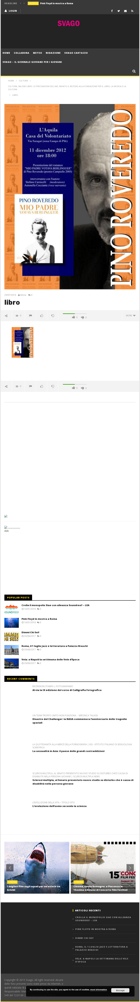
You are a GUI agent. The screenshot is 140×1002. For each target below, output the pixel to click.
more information (98, 989)
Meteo (37, 52)
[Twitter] (118, 10)
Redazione (53, 52)
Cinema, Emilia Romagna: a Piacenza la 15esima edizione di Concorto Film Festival (100, 888)
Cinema (12, 882)
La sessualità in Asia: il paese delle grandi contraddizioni (68, 751)
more (129, 315)
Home (6, 52)
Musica (33, 3)
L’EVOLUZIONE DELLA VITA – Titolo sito (53, 802)
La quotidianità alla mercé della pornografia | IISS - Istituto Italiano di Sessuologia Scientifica (82, 746)
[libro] (22, 342)
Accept (120, 990)
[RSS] (132, 10)
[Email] (125, 10)
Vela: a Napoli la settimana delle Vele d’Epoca (50, 659)
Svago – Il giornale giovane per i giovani (32, 62)
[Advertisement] (70, 37)
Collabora (21, 52)
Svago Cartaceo (76, 52)
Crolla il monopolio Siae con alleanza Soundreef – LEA (55, 605)
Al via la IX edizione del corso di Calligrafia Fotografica (67, 690)
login (13, 10)
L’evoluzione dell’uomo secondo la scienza (59, 806)
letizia (23, 295)
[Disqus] (70, 457)
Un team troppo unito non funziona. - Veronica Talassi (65, 715)
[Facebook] (112, 10)
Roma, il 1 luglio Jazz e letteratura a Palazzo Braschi (55, 646)
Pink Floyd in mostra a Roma (56, 3)
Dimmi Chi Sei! (30, 632)
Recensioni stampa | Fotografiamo (52, 686)
